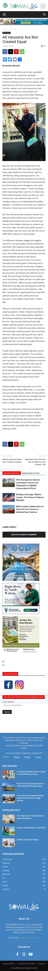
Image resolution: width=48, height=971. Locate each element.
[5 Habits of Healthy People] (8, 842)
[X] (10, 51)
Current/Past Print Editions (26, 964)
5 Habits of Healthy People (27, 840)
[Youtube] (30, 954)
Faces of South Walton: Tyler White (31, 828)
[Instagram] (24, 954)
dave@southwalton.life (29, 937)
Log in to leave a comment (24, 535)
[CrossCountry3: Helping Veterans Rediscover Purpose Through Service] (8, 798)
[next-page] (7, 518)
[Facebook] (4, 51)
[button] (4, 14)
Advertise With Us (9, 964)
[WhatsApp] (21, 51)
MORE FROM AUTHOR (30, 473)
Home (4, 29)
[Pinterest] (16, 51)
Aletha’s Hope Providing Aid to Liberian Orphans (12, 460)
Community (13, 29)
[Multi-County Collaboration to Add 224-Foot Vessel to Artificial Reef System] (8, 509)
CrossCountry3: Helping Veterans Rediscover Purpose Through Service (30, 798)
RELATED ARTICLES (11, 473)
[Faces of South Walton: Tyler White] (8, 830)
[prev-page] (4, 518)
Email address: (8, 702)
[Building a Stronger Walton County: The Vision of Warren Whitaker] (8, 497)
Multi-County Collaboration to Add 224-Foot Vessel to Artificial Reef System (30, 509)
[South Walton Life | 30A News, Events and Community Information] (24, 5)
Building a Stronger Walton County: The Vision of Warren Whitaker (30, 497)
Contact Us (41, 964)
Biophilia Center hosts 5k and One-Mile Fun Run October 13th (35, 462)
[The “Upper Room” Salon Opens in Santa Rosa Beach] (8, 819)
